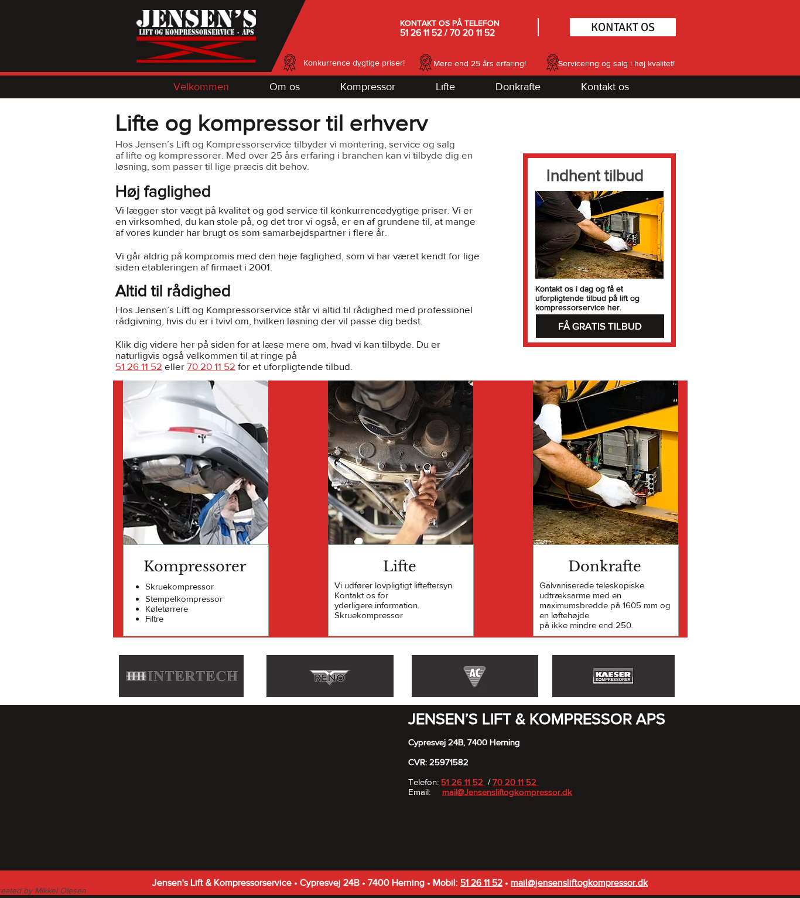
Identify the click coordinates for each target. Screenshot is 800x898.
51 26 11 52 (421, 32)
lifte (134, 154)
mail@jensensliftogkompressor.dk (579, 882)
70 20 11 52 (472, 32)
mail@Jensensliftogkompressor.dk (507, 792)
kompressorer (190, 154)
